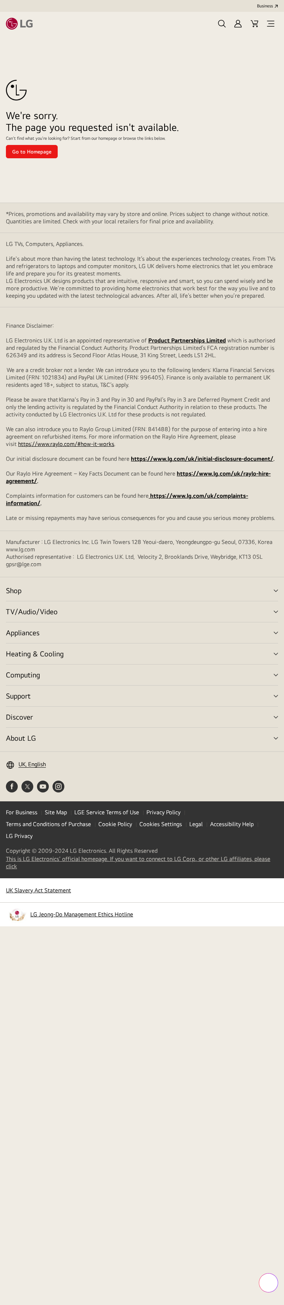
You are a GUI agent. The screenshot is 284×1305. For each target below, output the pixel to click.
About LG (21, 738)
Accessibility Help (232, 824)
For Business (21, 812)
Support (18, 696)
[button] (221, 23)
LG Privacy (19, 835)
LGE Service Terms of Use (106, 812)
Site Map (56, 812)
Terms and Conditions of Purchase (48, 824)
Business (265, 6)
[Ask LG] (268, 1283)
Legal (196, 824)
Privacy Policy (163, 812)
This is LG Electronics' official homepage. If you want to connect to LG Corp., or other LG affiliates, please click (138, 862)
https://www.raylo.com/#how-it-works (66, 443)
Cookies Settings (160, 824)
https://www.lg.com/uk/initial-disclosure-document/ (202, 458)
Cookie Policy (115, 824)
